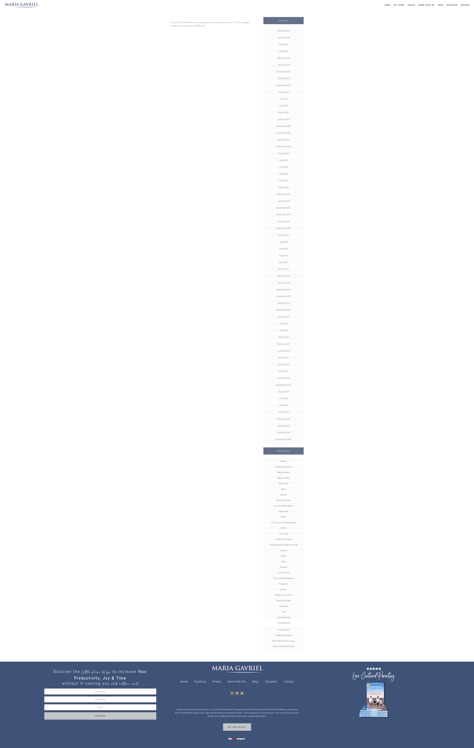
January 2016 (283, 201)
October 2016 (283, 139)
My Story (399, 5)
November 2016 (283, 133)
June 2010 (283, 398)
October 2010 (283, 378)
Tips (283, 611)
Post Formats (283, 572)
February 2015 (283, 276)
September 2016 (283, 146)
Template (283, 606)
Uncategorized (283, 623)
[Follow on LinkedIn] (242, 693)
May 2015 (283, 255)
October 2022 (283, 30)
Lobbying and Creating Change (283, 544)
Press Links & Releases (283, 578)
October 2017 (283, 78)
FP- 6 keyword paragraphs (283, 522)
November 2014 (283, 296)
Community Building (283, 506)
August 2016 (283, 153)
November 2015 (283, 214)
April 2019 (283, 51)
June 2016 (283, 167)
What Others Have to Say (283, 641)
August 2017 (283, 92)
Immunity (283, 533)
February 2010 (283, 419)
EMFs (283, 517)
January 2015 (283, 282)
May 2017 (283, 105)
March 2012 (283, 357)
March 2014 (283, 337)
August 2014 (283, 317)
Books (283, 494)
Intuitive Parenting (284, 539)
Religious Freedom (283, 595)
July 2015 (283, 242)
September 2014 (283, 310)
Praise (411, 5)
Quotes (283, 589)
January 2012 (283, 364)
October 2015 (283, 221)
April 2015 (283, 262)
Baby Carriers (283, 472)
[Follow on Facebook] (232, 693)
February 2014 (283, 344)
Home (388, 5)
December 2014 (283, 289)
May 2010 (283, 405)
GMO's (283, 528)
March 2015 (283, 269)
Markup (283, 550)
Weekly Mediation (283, 635)
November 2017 (283, 71)
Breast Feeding (283, 500)
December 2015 (283, 207)
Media (283, 556)
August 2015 (283, 235)
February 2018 (283, 58)
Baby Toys (283, 483)
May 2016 (283, 173)
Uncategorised (283, 617)
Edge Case (283, 511)
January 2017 (283, 119)
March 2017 (283, 112)
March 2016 (283, 187)
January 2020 (283, 37)
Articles (283, 461)
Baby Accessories (284, 467)
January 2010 (283, 425)
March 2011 (283, 371)
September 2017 (283, 85)
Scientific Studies (283, 600)
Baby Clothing (283, 478)
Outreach (452, 5)
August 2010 (283, 391)
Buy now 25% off (237, 727)
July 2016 (283, 160)
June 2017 (283, 99)
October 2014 (283, 303)
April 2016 (283, 180)
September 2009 (283, 439)
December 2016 (283, 126)
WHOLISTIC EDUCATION (284, 646)
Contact (465, 5)
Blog (440, 5)
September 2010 (283, 385)
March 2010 (283, 412)
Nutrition (283, 567)
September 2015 (283, 228)
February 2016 (283, 194)
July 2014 (283, 323)
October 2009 (283, 432)
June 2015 (283, 248)
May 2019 (283, 44)
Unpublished (283, 629)
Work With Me (427, 5)
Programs (283, 584)
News (283, 561)
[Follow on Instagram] (237, 693)
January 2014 (283, 351)
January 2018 (283, 65)
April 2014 (283, 330)
